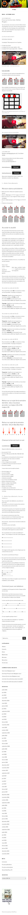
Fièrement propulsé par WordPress (9, 911)
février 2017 (5, 789)
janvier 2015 (5, 848)
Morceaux (4, 657)
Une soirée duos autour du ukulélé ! (15, 679)
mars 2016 (4, 813)
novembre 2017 (5, 767)
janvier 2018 (5, 762)
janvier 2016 (5, 818)
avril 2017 (4, 784)
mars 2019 (4, 740)
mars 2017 (4, 786)
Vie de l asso (5, 662)
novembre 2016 (5, 797)
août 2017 (4, 775)
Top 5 (11, 3)
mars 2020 (4, 727)
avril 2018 (4, 754)
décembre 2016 (5, 794)
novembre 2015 (5, 824)
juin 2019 (4, 738)
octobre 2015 (5, 826)
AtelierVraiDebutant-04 (6, 167)
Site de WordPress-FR (7, 870)
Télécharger (15, 167)
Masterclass (5, 654)
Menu (14, 9)
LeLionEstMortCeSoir (6, 445)
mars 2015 (4, 843)
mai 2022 (4, 716)
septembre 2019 (6, 732)
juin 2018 (4, 751)
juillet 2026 (4, 689)
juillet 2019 (4, 735)
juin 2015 (4, 835)
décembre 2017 (5, 765)
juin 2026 (4, 692)
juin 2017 (4, 778)
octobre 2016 (5, 800)
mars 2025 (4, 698)
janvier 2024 (5, 706)
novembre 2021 (5, 724)
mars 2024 (4, 703)
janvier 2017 (5, 792)
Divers (3, 652)
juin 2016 (4, 808)
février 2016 (5, 816)
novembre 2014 (5, 853)
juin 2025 (4, 695)
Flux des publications (7, 864)
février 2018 (5, 759)
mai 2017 (4, 781)
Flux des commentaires (7, 867)
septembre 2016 (6, 802)
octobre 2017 (5, 770)
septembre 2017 (6, 773)
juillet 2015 (4, 832)
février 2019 (5, 743)
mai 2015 (4, 837)
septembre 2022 (6, 711)
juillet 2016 (4, 805)
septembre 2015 (6, 829)
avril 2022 (4, 719)
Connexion (4, 862)
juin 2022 (4, 714)
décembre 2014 (5, 851)
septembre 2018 (6, 746)
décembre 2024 (5, 700)
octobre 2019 (5, 730)
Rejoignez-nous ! (11, 670)
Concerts (4, 649)
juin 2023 (4, 708)
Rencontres (4, 660)
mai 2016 (4, 810)
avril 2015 (4, 840)
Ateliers (4, 646)
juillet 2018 (4, 749)
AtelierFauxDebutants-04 (6, 173)
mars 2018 (4, 757)
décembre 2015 (5, 821)
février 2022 (5, 722)
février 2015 (5, 845)
